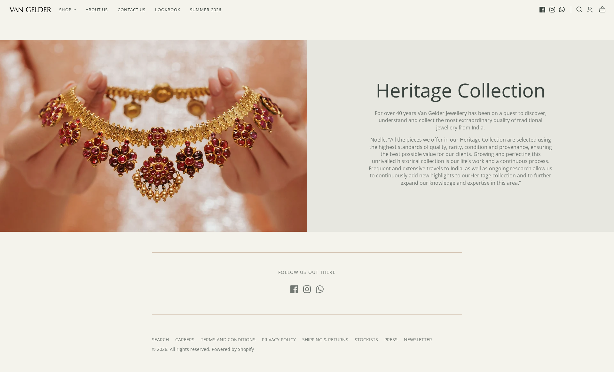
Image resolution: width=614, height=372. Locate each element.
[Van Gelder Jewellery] (30, 9)
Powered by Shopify (233, 349)
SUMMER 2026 (205, 9)
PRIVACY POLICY (279, 340)
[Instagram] (552, 9)
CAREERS (184, 340)
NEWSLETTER (418, 340)
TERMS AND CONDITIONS (228, 340)
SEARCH (160, 340)
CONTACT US (132, 9)
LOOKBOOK (167, 9)
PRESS (391, 340)
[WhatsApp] (562, 9)
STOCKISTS (366, 340)
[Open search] (579, 9)
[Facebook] (542, 9)
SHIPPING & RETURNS (325, 340)
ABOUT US (97, 9)
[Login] (589, 9)
